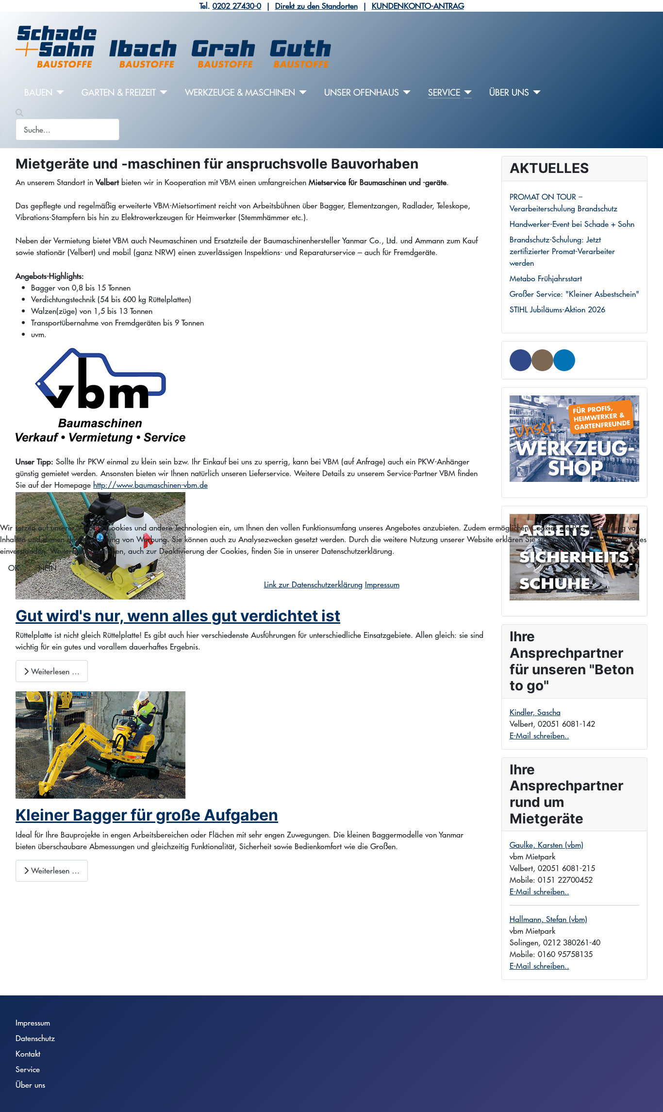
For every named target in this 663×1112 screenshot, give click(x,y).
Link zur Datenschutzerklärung (313, 584)
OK (13, 567)
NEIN (47, 567)
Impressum (382, 584)
